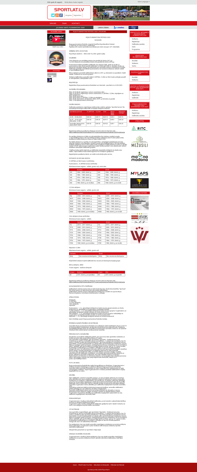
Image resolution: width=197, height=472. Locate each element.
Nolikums (135, 39)
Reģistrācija (135, 42)
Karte (133, 47)
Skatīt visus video (57, 47)
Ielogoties (68, 15)
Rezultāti (134, 61)
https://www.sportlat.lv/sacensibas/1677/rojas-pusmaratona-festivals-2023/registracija (97, 132)
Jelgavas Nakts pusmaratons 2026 (70, 27)
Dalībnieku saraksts (138, 44)
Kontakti (76, 23)
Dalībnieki (135, 98)
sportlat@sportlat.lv (77, 138)
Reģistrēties (77, 15)
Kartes (134, 66)
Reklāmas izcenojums (101, 465)
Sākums (53, 23)
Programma (136, 49)
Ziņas (64, 23)
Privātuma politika (85, 465)
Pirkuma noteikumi (117, 465)
